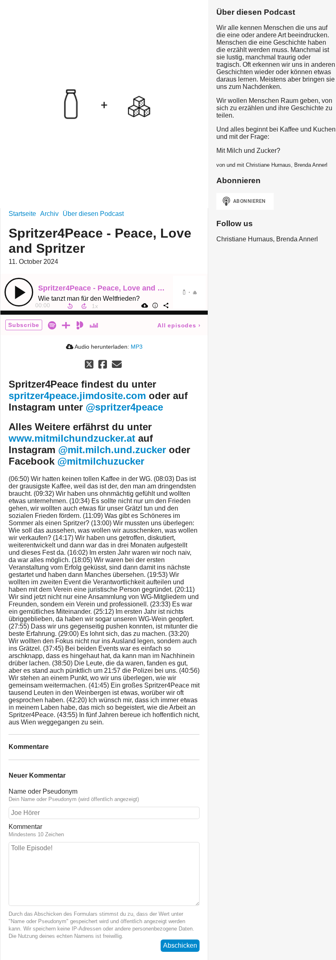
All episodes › (178, 325)
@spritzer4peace (124, 407)
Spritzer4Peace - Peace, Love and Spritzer (111, 288)
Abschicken (180, 945)
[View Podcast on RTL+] (66, 324)
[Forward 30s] (84, 306)
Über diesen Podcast (93, 213)
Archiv (49, 213)
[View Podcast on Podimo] (80, 324)
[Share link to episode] (165, 305)
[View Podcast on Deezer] (94, 324)
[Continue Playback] (19, 292)
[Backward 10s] (70, 306)
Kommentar (25, 826)
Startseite (22, 213)
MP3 (137, 346)
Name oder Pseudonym (43, 791)
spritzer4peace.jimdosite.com (77, 395)
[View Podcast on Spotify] (52, 324)
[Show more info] (155, 305)
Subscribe (23, 325)
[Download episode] (144, 305)
